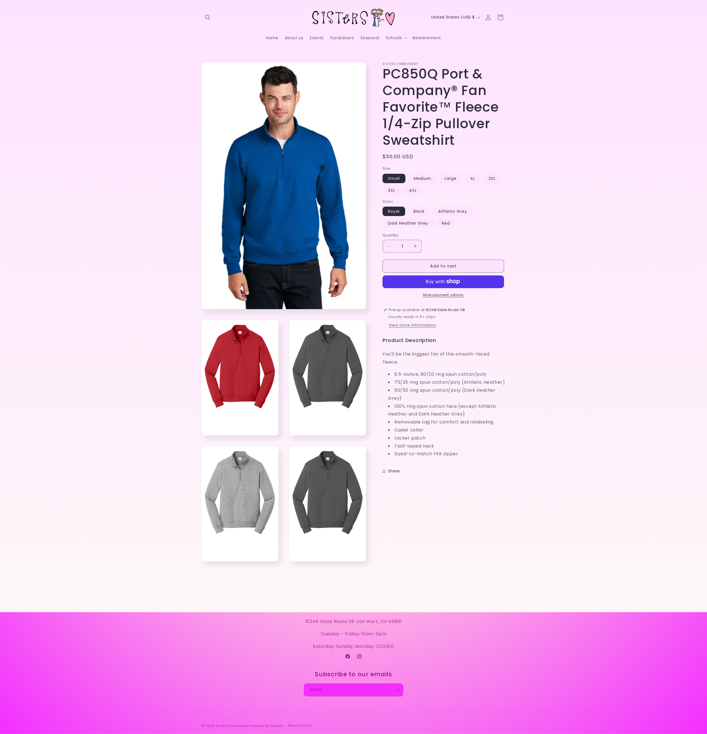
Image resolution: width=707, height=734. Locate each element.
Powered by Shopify (266, 726)
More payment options (443, 294)
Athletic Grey (452, 211)
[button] (208, 17)
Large (451, 178)
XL (472, 178)
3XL (391, 190)
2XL (492, 178)
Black (419, 211)
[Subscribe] (397, 689)
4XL (413, 190)
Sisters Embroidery (232, 726)
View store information (412, 325)
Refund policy (300, 725)
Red (446, 223)
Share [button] (394, 470)
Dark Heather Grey (408, 223)
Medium (422, 178)
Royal (394, 211)
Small (394, 178)
